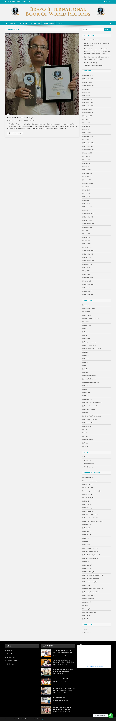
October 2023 (88, 109)
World (86, 446)
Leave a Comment (30, 120)
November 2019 (89, 254)
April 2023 (87, 129)
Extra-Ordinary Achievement (92, 348)
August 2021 (88, 186)
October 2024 (88, 82)
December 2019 (89, 250)
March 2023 (87, 133)
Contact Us (31, 1)
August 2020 (88, 227)
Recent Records (22, 23)
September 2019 (89, 260)
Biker (85, 328)
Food (85, 365)
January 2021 (88, 210)
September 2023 (89, 112)
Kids (85, 389)
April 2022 (87, 166)
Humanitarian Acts (89, 386)
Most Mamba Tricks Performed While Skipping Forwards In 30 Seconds (64, 689)
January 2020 (88, 247)
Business (87, 332)
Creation (86, 335)
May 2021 (87, 197)
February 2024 (88, 99)
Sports (86, 429)
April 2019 (87, 271)
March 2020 (87, 244)
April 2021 (87, 200)
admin (20, 120)
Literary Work (88, 399)
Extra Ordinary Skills (90, 345)
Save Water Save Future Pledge (20, 117)
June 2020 (87, 234)
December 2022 (89, 143)
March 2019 (87, 274)
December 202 (88, 294)
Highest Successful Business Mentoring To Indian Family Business (63, 661)
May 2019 (87, 267)
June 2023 (87, 123)
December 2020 (89, 213)
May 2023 (87, 126)
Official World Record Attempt (92, 416)
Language (87, 392)
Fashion (86, 352)
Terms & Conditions (48, 23)
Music (86, 412)
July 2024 (87, 89)
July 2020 (87, 230)
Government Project (90, 375)
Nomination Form (35, 23)
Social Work (87, 426)
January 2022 (88, 176)
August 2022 (88, 153)
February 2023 (88, 136)
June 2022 (87, 160)
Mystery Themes (43, 719)
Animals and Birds (89, 308)
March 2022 (87, 170)
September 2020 (89, 223)
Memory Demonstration (91, 406)
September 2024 (89, 85)
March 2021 (87, 203)
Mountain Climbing (89, 409)
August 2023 (88, 116)
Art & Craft (87, 315)
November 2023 (89, 106)
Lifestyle (86, 396)
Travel (86, 436)
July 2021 (87, 190)
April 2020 (87, 240)
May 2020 (87, 237)
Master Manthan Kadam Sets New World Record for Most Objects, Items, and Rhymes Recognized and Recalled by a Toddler (97, 51)
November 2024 (89, 79)
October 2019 (88, 257)
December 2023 (89, 102)
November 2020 (89, 217)
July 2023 (87, 119)
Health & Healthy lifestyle (91, 382)
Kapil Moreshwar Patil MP (60, 679)
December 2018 (89, 284)
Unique (86, 443)
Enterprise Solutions (90, 342)
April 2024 (87, 92)
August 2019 (88, 264)
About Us (24, 1)
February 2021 (88, 207)
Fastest (86, 355)
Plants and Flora (89, 423)
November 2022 (89, 146)
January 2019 (88, 281)
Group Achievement (90, 379)
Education (87, 338)
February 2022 (88, 173)
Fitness (86, 362)
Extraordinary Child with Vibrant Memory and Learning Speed (97, 44)
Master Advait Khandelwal (91, 40)
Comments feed (89, 463)
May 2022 (87, 163)
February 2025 (88, 75)
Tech (85, 433)
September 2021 (89, 183)
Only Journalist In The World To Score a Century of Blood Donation (63, 651)
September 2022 (89, 149)
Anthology (87, 311)
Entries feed (87, 460)
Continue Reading (16, 133)
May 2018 (87, 287)
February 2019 (88, 277)
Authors (86, 322)
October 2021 (88, 180)
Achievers (87, 305)
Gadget (86, 369)
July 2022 (87, 156)
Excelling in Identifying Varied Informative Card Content (93, 64)
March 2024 (87, 96)
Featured (87, 359)
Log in (86, 457)
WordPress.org (88, 467)
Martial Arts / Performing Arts (93, 402)
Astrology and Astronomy (91, 318)
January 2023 (88, 139)
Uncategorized (88, 439)
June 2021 (87, 193)
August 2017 (88, 291)
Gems (86, 372)
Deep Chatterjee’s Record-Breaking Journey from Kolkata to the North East (96, 58)
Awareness (87, 325)
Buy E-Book (60, 23)
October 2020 (88, 220)
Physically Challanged (90, 419)
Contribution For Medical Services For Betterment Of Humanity (63, 670)
